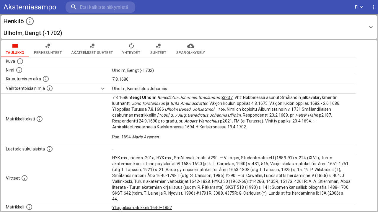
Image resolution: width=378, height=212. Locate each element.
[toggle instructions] (30, 21)
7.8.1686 (120, 79)
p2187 (325, 115)
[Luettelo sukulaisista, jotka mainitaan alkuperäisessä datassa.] (49, 149)
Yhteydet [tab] (131, 53)
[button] (189, 27)
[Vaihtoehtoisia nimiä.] (49, 88)
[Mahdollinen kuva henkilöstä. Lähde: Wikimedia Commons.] (20, 61)
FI (357, 7)
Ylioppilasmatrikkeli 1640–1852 (142, 207)
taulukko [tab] (15, 53)
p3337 (227, 97)
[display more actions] (373, 7)
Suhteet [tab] (158, 53)
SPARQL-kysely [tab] (190, 53)
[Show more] (102, 88)
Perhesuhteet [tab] (48, 53)
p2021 (226, 121)
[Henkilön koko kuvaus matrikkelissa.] (39, 119)
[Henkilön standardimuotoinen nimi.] (19, 70)
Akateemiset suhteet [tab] (92, 53)
